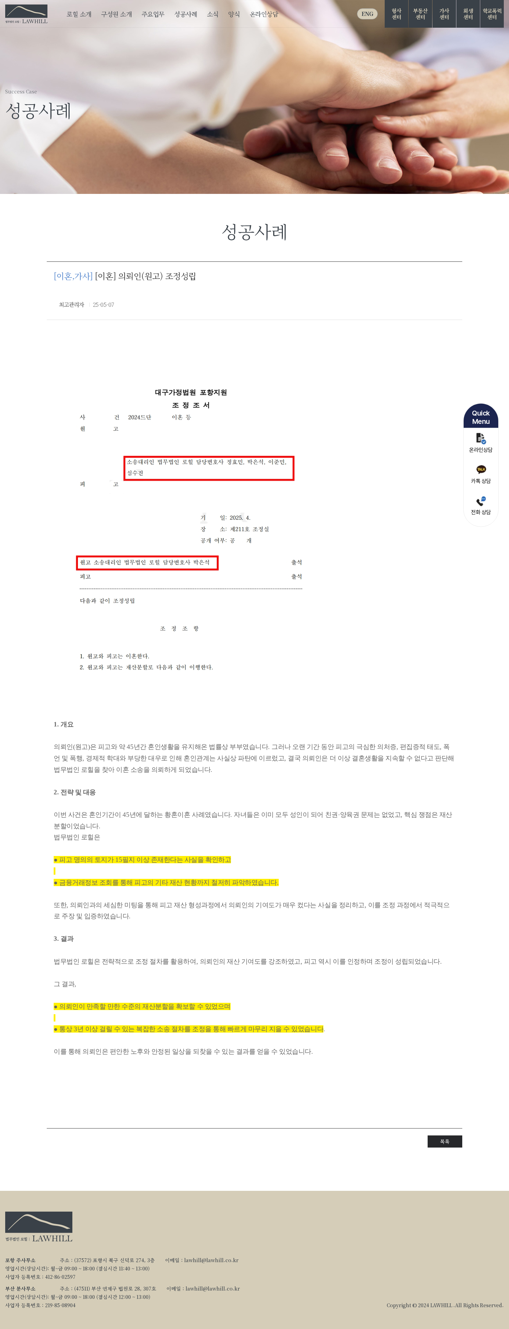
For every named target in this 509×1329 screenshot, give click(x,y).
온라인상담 (264, 13)
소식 (212, 13)
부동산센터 (420, 13)
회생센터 (468, 13)
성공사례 (185, 13)
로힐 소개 (78, 13)
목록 (444, 1141)
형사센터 (396, 13)
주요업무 (153, 13)
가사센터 (444, 13)
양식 (234, 13)
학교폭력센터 (492, 13)
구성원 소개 (116, 13)
